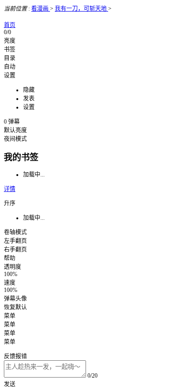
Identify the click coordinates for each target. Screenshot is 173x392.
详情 (9, 189)
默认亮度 (15, 130)
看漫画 (40, 8)
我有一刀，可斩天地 (81, 8)
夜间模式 (15, 139)
